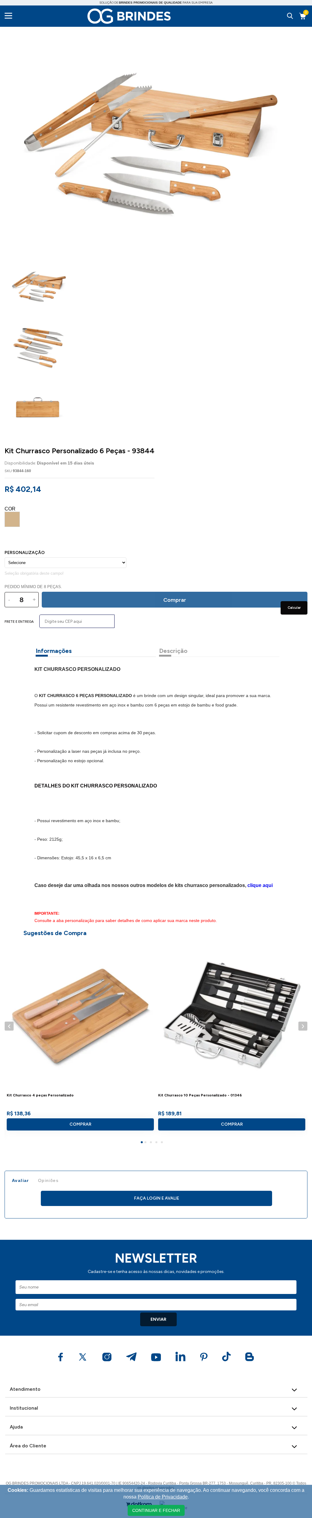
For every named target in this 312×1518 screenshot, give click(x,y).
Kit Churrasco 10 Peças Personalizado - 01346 (200, 1095)
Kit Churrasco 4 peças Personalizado (40, 1095)
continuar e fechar (156, 1510)
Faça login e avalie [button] (156, 1198)
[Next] (302, 1026)
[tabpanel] (80, 1038)
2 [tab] (146, 1143)
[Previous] (9, 1026)
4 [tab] (157, 1143)
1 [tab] (142, 1143)
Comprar (80, 1124)
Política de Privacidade (163, 1496)
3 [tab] (152, 1143)
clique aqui (260, 885)
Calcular (294, 608)
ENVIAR (158, 1319)
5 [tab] (163, 1143)
